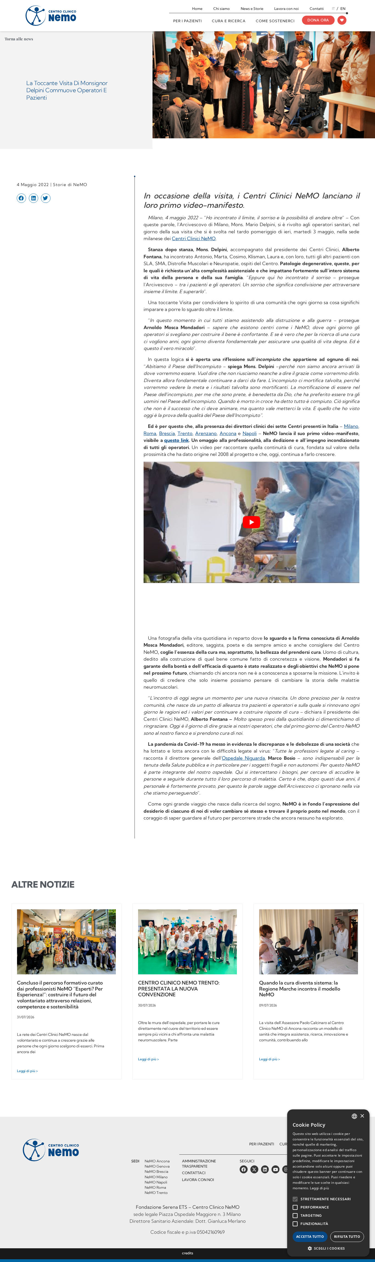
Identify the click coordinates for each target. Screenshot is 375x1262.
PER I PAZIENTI (261, 1144)
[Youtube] (275, 1169)
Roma (150, 433)
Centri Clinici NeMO (194, 238)
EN (342, 8)
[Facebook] (244, 1169)
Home (197, 8)
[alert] (328, 1183)
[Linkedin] (265, 1169)
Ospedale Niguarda (243, 758)
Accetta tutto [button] (310, 1236)
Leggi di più (319, 1188)
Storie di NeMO (70, 184)
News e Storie (252, 8)
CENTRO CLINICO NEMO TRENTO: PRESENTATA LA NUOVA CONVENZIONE (179, 989)
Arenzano (206, 433)
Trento (185, 433)
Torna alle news (19, 38)
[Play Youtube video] (251, 522)
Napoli (250, 433)
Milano (351, 426)
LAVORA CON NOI (198, 1179)
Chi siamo (221, 8)
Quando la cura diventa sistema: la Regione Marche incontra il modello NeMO (299, 989)
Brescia (167, 433)
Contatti (317, 8)
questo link (176, 440)
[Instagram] (286, 1169)
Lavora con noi (286, 8)
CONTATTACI (193, 1173)
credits (187, 1253)
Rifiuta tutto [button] (347, 1236)
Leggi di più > (27, 1071)
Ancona (228, 433)
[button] (21, 198)
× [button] (362, 1116)
